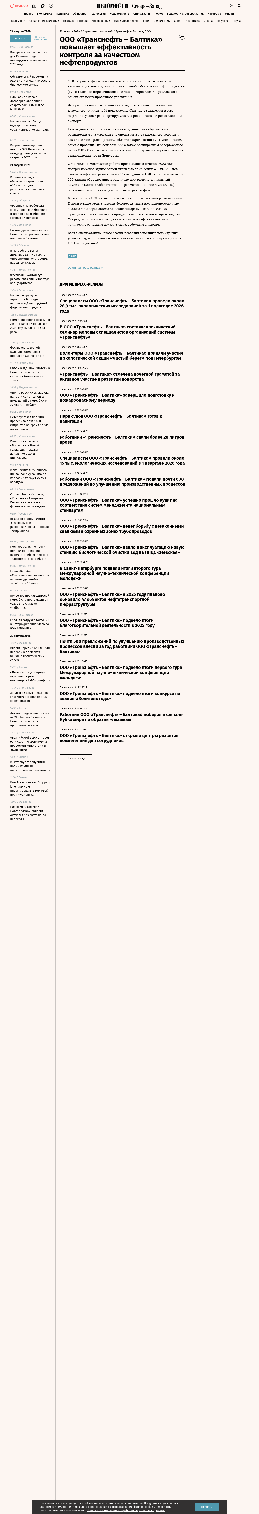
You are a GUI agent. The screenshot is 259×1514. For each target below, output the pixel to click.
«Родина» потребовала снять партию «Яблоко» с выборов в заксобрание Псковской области (28, 212)
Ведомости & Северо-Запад (185, 13)
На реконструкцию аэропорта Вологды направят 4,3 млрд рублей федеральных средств (28, 301)
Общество (79, 13)
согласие (101, 1507)
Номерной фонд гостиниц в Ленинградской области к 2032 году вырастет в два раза (30, 326)
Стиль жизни (141, 13)
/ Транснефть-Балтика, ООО (132, 31)
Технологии (98, 13)
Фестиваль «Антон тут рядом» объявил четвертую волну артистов (30, 279)
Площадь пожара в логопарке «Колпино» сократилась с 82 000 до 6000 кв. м (27, 103)
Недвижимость (119, 13)
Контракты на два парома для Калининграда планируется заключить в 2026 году (28, 58)
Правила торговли (75, 21)
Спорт (178, 21)
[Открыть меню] (247, 6)
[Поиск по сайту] (239, 6)
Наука (237, 21)
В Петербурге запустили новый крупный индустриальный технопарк (30, 766)
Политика (62, 13)
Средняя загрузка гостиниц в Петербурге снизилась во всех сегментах (29, 624)
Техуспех (223, 21)
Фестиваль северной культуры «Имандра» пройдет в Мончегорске (27, 352)
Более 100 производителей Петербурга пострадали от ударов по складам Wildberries (29, 602)
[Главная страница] (112, 6)
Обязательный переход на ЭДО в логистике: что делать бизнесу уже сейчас (30, 80)
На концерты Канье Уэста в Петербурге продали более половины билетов (29, 234)
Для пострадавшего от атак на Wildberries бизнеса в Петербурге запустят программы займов (29, 719)
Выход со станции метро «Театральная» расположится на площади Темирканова (29, 525)
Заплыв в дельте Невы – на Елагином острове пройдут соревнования (29, 697)
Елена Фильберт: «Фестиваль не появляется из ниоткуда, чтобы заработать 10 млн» (29, 577)
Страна (208, 21)
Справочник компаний (44, 21)
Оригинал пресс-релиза (84, 268)
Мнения (230, 13)
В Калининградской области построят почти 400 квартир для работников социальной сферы (28, 185)
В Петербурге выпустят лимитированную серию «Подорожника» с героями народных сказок (29, 256)
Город (146, 21)
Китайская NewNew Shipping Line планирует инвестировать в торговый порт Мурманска (30, 788)
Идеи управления (126, 21)
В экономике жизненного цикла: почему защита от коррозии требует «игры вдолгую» (28, 476)
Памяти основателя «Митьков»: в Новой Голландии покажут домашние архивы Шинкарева (24, 449)
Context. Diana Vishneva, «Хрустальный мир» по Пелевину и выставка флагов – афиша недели (27, 500)
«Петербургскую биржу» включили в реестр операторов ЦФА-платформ (30, 676)
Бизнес (28, 13)
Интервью (214, 13)
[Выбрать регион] (231, 6)
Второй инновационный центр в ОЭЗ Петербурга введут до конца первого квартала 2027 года (28, 151)
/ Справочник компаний (96, 31)
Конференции (101, 21)
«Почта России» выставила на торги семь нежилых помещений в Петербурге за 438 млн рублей (29, 398)
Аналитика (193, 21)
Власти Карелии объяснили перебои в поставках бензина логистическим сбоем (30, 654)
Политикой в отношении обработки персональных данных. (126, 1510)
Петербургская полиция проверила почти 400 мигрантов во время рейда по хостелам (29, 423)
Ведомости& (162, 21)
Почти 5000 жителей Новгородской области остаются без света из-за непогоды (28, 813)
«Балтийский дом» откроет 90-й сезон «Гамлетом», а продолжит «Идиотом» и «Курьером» (29, 744)
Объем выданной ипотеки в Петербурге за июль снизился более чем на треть (30, 374)
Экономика (44, 13)
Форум (158, 13)
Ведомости (18, 21)
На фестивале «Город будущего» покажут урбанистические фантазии (30, 125)
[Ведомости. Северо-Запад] (146, 5)
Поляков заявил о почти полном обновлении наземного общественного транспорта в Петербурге (29, 553)
